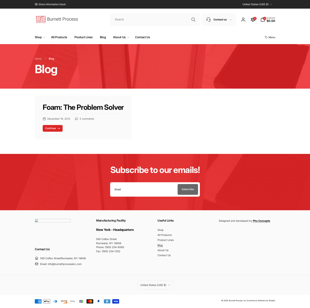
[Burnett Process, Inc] (53, 221)
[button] (267, 19)
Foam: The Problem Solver (83, 107)
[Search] (193, 19)
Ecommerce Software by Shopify (261, 300)
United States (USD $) (256, 4)
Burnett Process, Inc (237, 300)
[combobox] (155, 19)
